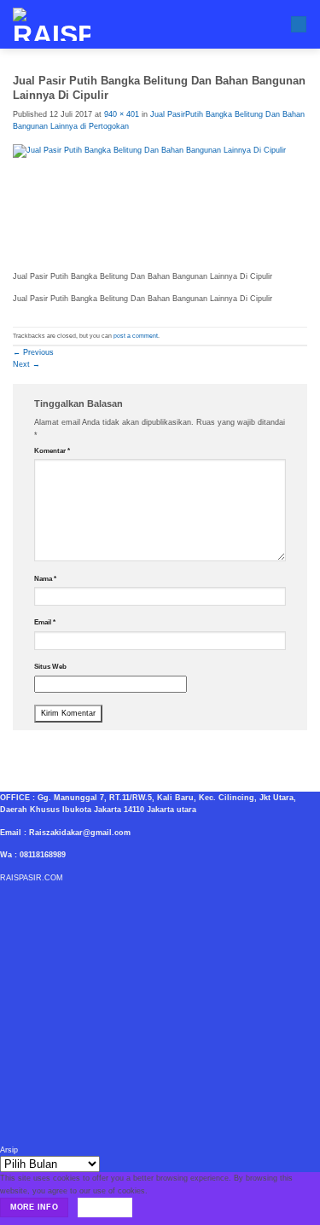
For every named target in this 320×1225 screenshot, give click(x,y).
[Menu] (298, 24)
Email (44, 622)
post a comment (135, 336)
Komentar (52, 451)
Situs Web (50, 667)
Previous (33, 352)
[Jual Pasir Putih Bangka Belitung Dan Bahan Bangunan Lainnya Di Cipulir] (160, 206)
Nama (45, 579)
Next (26, 364)
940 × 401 (121, 114)
